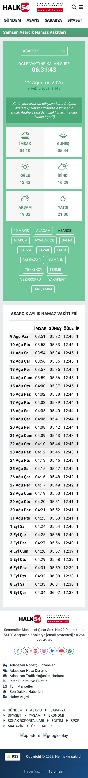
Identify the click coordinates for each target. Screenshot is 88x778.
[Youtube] (61, 651)
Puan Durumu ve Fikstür (28, 681)
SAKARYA (53, 20)
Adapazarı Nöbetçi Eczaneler (32, 665)
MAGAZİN (15, 726)
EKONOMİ (56, 715)
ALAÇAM (43, 230)
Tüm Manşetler (21, 686)
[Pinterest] (35, 651)
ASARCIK (65, 230)
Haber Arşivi (19, 697)
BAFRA (67, 240)
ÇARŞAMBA (43, 289)
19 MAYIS (21, 230)
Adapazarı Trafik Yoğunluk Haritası (37, 676)
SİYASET (74, 20)
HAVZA (25, 250)
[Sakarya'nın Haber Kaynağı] (33, 7)
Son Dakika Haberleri (26, 691)
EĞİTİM (57, 721)
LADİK (61, 250)
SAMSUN (56, 260)
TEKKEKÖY (33, 269)
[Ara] (74, 7)
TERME (55, 269)
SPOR (75, 721)
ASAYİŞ (33, 20)
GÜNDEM (12, 20)
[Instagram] (44, 651)
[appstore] (30, 736)
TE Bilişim (56, 771)
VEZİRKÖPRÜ (30, 279)
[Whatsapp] (70, 651)
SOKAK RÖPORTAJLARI (26, 721)
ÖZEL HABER (41, 726)
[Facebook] (18, 651)
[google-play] (55, 736)
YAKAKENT (57, 279)
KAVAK (43, 250)
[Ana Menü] (81, 7)
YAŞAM (35, 715)
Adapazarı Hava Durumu (28, 670)
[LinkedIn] (53, 651)
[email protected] (59, 635)
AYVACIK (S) (44, 240)
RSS (14, 756)
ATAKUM (20, 240)
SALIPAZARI (32, 260)
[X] (27, 651)
